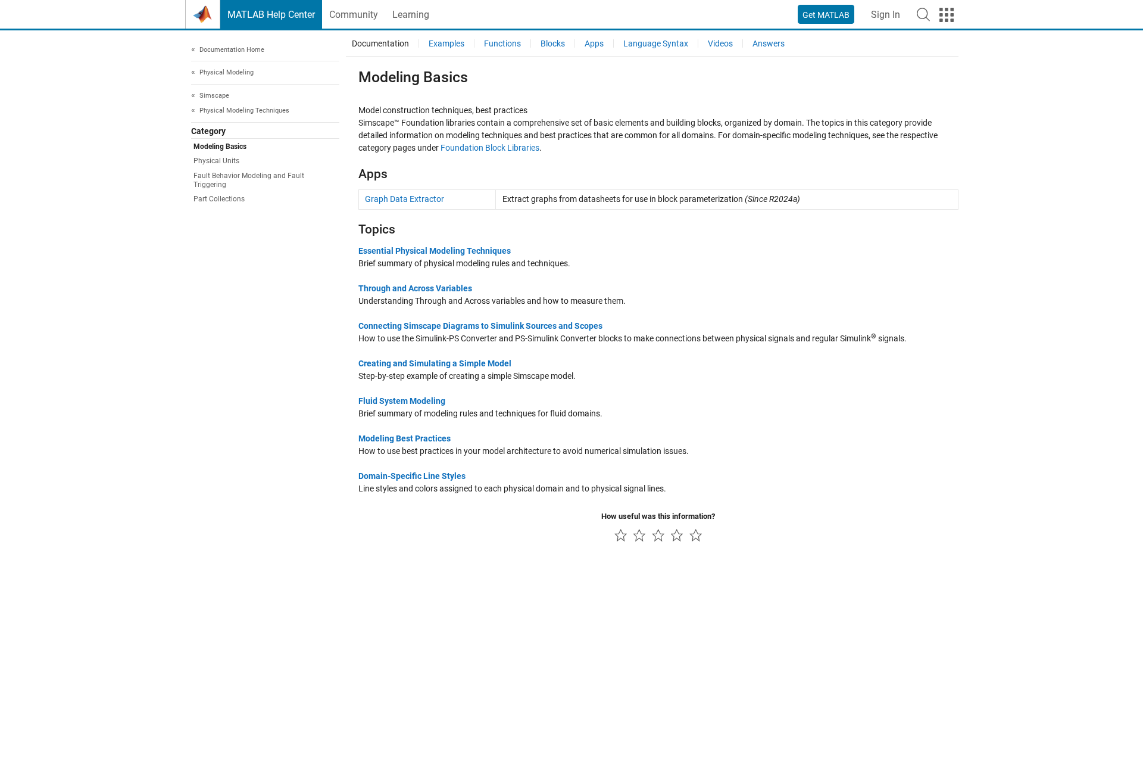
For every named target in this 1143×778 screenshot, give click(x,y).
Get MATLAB (826, 15)
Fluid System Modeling (401, 401)
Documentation (380, 43)
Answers (768, 43)
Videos (720, 43)
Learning (410, 14)
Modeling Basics (219, 147)
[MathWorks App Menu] (946, 15)
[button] (923, 14)
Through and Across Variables (415, 288)
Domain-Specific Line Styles (412, 476)
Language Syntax (655, 43)
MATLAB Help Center (271, 14)
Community (353, 14)
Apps (594, 43)
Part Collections (219, 199)
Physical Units (216, 161)
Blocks (553, 43)
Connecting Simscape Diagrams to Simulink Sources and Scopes (480, 326)
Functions (502, 43)
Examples (446, 43)
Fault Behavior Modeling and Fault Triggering (248, 180)
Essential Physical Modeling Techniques (434, 251)
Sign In (885, 14)
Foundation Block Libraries (490, 148)
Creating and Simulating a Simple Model (434, 363)
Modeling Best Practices (404, 438)
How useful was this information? (658, 516)
